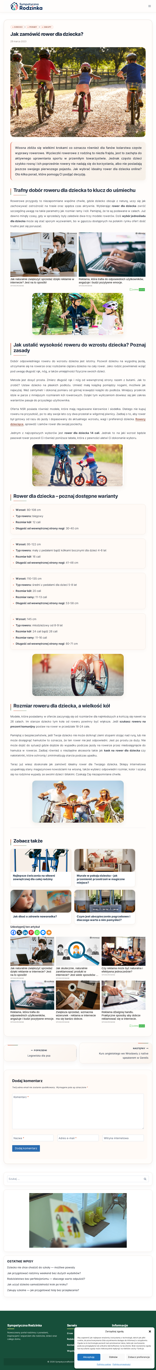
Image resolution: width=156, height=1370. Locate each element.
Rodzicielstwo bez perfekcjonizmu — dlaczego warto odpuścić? (46, 1278)
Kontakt (71, 1345)
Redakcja (71, 1339)
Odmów (113, 1357)
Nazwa (19, 1138)
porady (33, 27)
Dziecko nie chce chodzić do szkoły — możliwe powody (41, 1267)
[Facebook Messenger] (43, 932)
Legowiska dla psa (39, 1053)
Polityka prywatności (122, 1364)
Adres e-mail (68, 1138)
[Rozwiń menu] (149, 6)
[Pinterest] (31, 932)
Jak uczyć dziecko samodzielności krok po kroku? (37, 1284)
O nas (70, 1333)
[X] (19, 932)
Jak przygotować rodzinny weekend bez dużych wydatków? (44, 1273)
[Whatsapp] (37, 932)
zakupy (47, 27)
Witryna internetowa (116, 1138)
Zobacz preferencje (139, 1357)
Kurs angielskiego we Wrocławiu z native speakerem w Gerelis (123, 1053)
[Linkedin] (25, 932)
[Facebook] (13, 932)
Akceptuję (88, 1357)
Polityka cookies (104, 1364)
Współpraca (73, 1351)
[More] (49, 932)
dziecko (18, 27)
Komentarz (21, 1097)
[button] (149, 1331)
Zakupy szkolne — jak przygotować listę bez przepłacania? (43, 1290)
